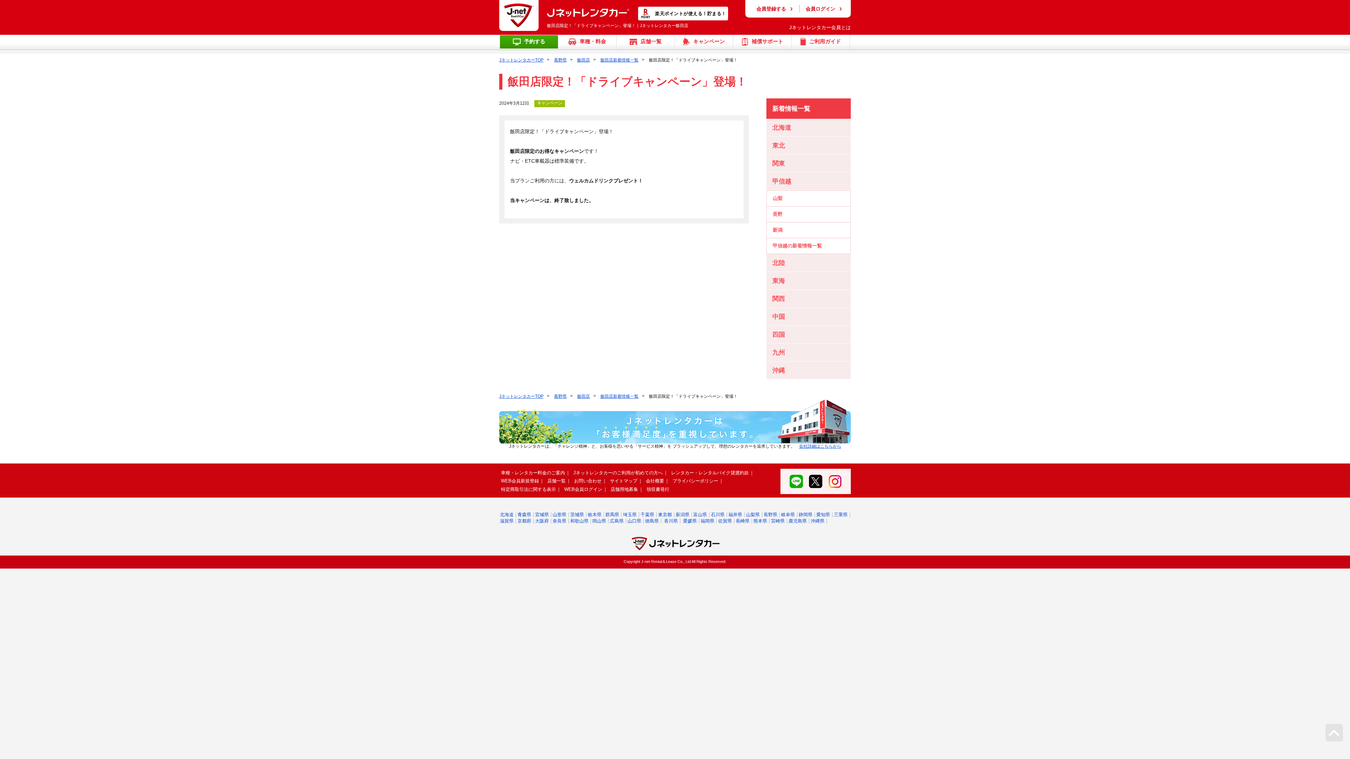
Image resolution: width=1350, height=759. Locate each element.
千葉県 (647, 514)
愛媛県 (690, 521)
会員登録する (771, 9)
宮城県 (542, 514)
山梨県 (753, 514)
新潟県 (682, 514)
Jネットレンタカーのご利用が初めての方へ (618, 472)
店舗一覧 (556, 481)
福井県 (735, 514)
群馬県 (612, 514)
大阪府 (542, 521)
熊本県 (760, 521)
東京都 (665, 514)
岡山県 (599, 521)
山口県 (634, 521)
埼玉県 (630, 514)
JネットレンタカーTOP (521, 60)
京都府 (524, 521)
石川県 (718, 514)
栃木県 (595, 514)
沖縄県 (817, 521)
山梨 (778, 198)
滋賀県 (507, 521)
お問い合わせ (588, 481)
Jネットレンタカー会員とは (820, 27)
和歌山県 (579, 521)
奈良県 (559, 521)
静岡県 (805, 514)
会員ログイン (820, 9)
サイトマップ (623, 481)
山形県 (559, 514)
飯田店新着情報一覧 (619, 60)
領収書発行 (658, 489)
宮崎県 (778, 521)
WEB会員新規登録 (520, 481)
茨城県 (577, 514)
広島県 (617, 521)
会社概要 (655, 481)
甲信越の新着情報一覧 (797, 245)
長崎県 (743, 521)
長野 (778, 214)
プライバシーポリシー (695, 481)
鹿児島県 (798, 521)
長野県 (560, 60)
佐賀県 (725, 521)
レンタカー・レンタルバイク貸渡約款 (710, 472)
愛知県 (823, 514)
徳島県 (652, 521)
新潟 (778, 230)
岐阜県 (788, 514)
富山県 (700, 514)
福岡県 (707, 521)
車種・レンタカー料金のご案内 (533, 472)
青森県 (524, 514)
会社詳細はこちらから (820, 446)
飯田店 (583, 60)
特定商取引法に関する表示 (528, 489)
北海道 (507, 514)
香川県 (671, 521)
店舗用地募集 (624, 489)
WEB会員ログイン (583, 489)
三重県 (841, 514)
